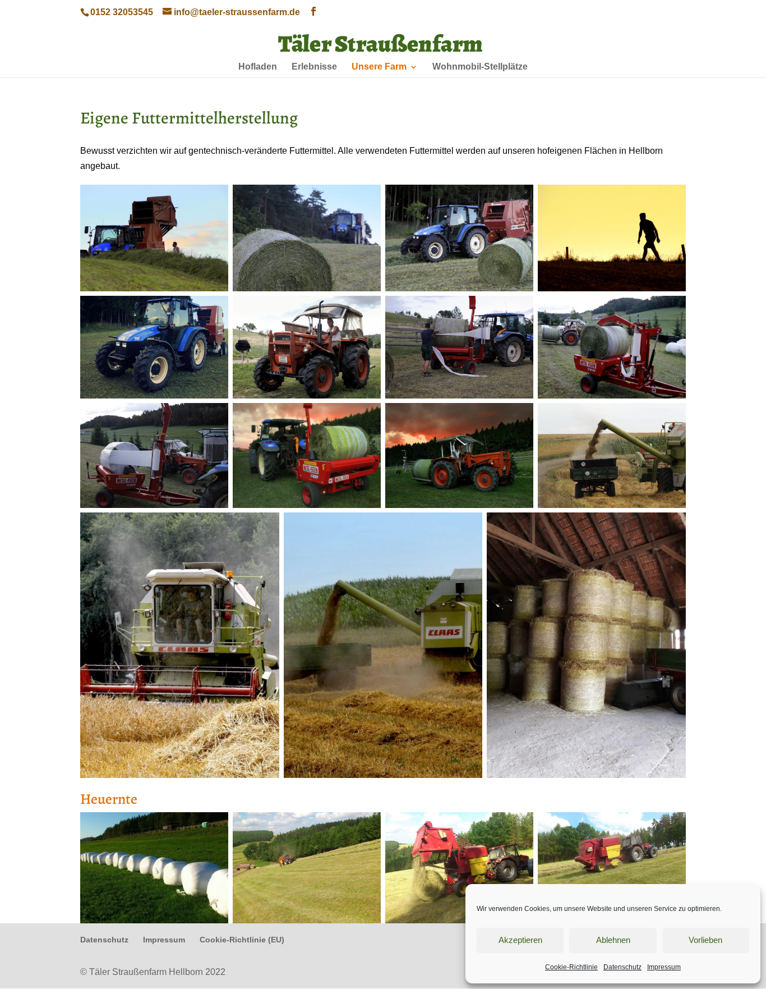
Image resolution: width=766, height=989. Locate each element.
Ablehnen (613, 940)
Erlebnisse (314, 67)
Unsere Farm (379, 67)
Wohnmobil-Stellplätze (480, 67)
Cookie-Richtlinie (571, 967)
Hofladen (257, 67)
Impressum (664, 967)
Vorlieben (705, 940)
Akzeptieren (520, 940)
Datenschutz (622, 967)
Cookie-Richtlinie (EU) (242, 939)
